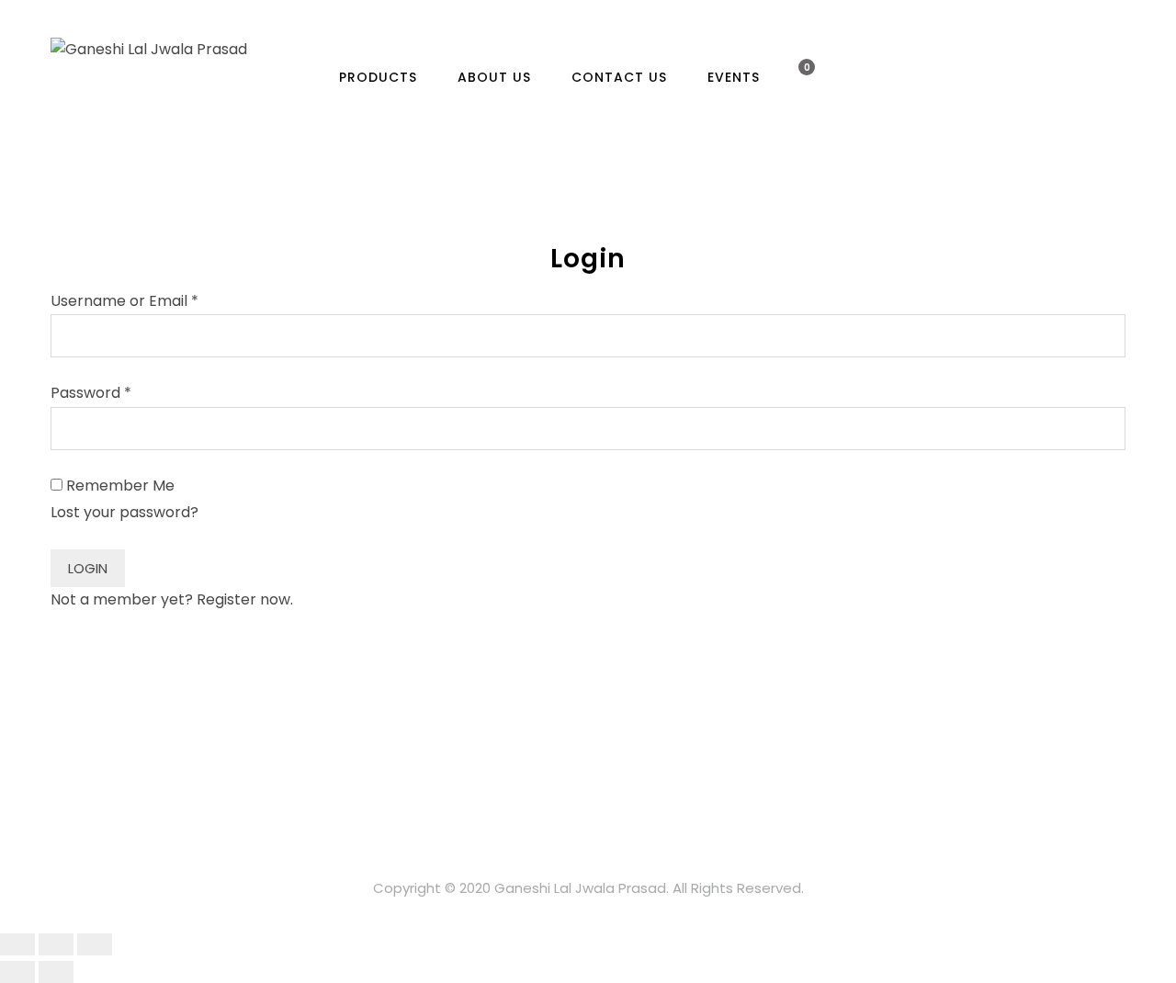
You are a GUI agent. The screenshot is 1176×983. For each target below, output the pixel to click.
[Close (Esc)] (17, 944)
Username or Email (124, 300)
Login (87, 568)
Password (91, 392)
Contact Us (619, 77)
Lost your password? (124, 512)
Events (733, 77)
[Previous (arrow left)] (17, 972)
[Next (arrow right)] (56, 972)
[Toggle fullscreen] (94, 944)
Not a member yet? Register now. (172, 599)
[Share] (56, 944)
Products (378, 77)
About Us (494, 77)
